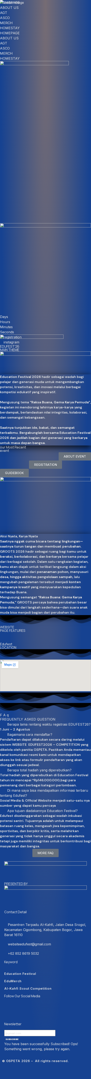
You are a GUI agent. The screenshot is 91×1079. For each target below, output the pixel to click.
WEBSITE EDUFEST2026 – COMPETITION (46, 744)
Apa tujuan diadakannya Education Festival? (42, 811)
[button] (45, 634)
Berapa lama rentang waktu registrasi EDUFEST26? (49, 724)
